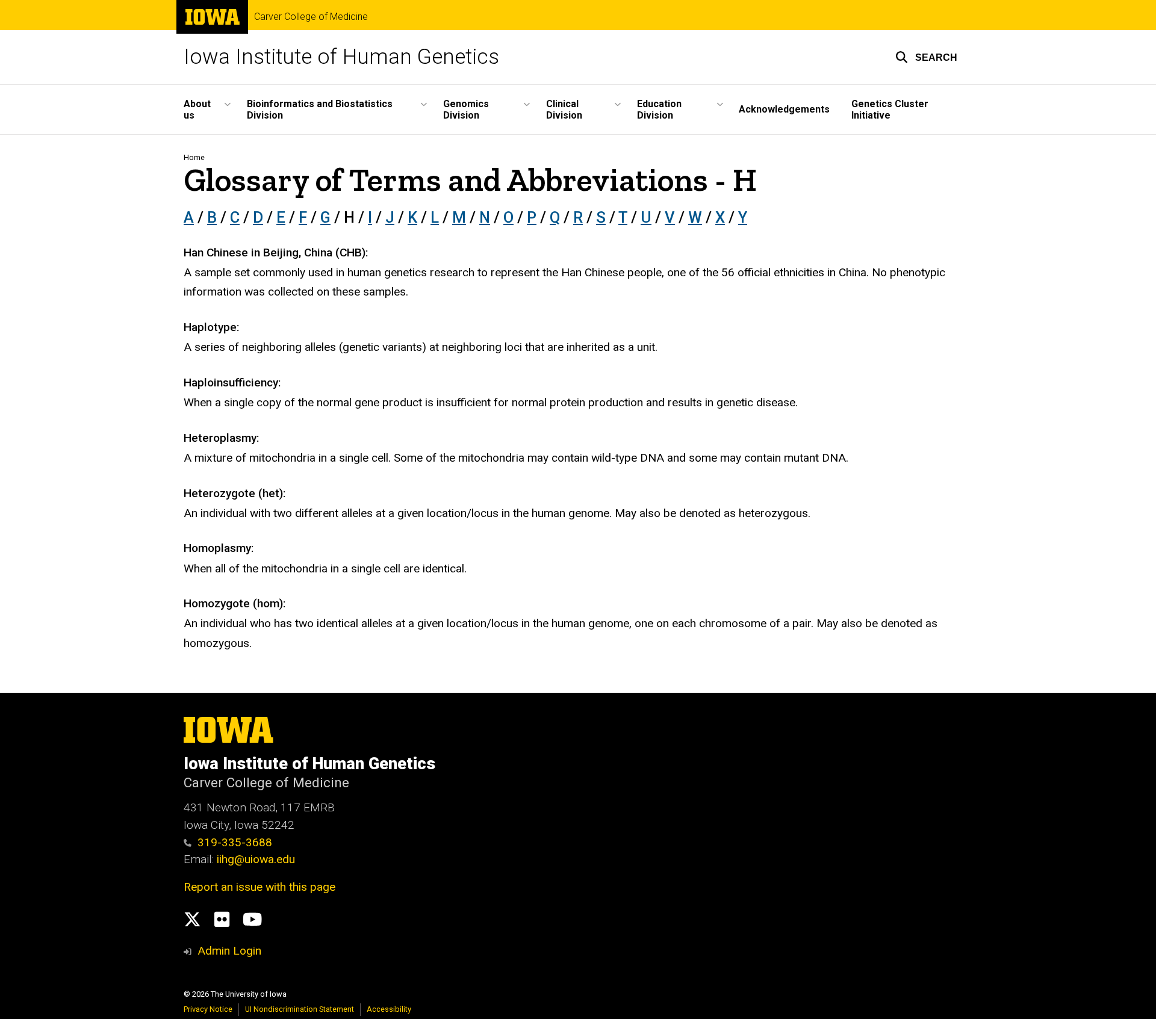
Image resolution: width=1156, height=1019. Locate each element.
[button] (926, 57)
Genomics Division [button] (466, 109)
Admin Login (229, 951)
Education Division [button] (659, 109)
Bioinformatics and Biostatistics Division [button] (320, 109)
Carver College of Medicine (311, 16)
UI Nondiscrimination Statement (299, 1009)
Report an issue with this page (259, 887)
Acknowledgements (784, 109)
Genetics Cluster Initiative (889, 109)
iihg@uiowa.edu (257, 859)
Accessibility (389, 1009)
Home (194, 157)
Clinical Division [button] (564, 109)
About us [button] (197, 109)
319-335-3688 (234, 842)
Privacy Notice (208, 1009)
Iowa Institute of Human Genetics (341, 56)
